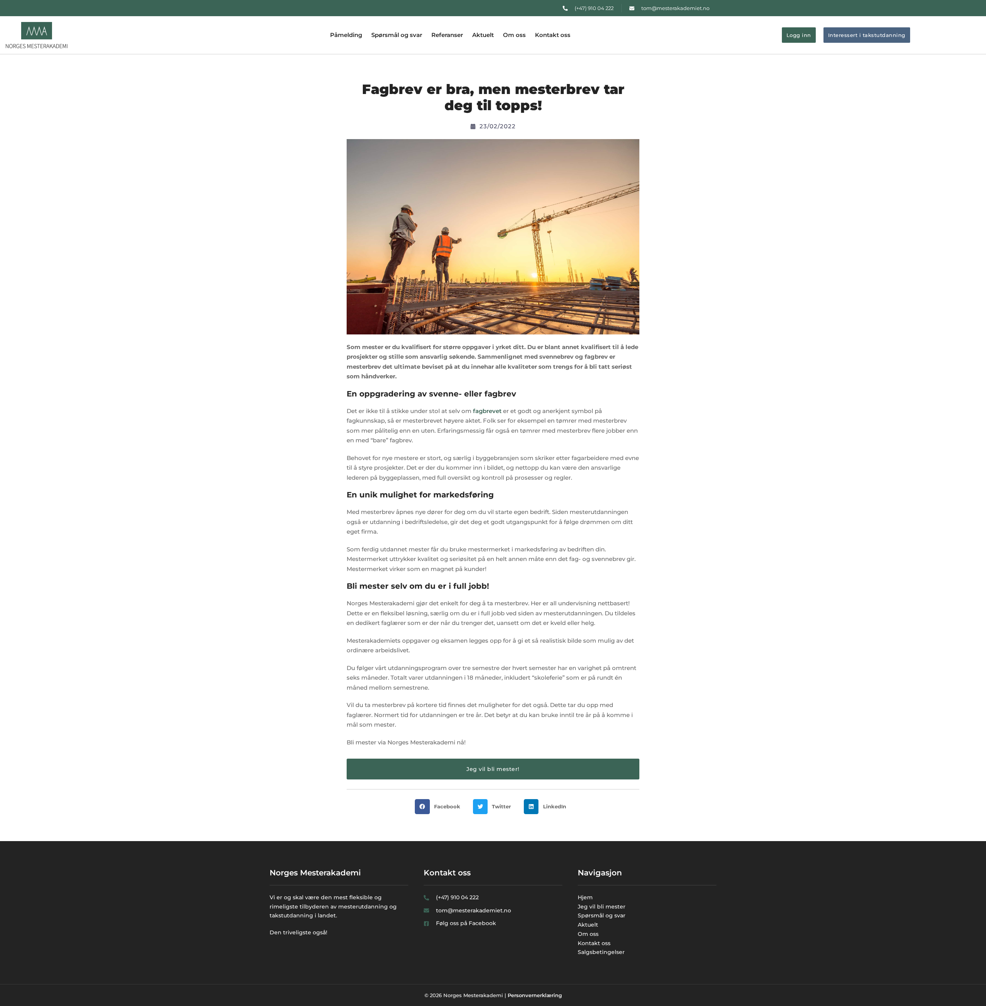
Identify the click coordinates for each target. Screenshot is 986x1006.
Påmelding (346, 35)
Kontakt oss (552, 35)
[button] (440, 806)
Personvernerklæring (535, 995)
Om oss (514, 35)
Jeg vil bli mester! (493, 769)
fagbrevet (487, 411)
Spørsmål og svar (396, 35)
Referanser (447, 35)
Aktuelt (483, 35)
